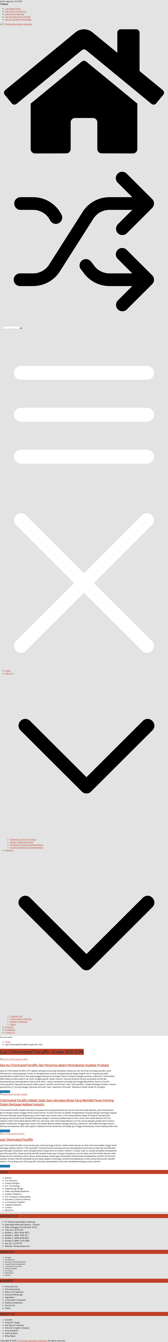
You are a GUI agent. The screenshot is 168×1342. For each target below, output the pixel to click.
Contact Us (10, 1032)
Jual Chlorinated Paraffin (16, 1139)
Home (7, 670)
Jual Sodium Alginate (14, 14)
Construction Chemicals (21, 1019)
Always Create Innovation (21, 842)
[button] (86, 836)
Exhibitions (10, 1029)
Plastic (13, 1024)
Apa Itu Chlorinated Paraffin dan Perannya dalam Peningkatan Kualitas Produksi (54, 1065)
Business (9, 850)
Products (9, 1027)
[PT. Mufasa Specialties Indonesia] (84, 156)
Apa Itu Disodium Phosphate (18, 19)
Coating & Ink (16, 1016)
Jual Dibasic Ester (13, 8)
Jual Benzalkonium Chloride (17, 16)
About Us (9, 673)
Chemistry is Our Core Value (23, 839)
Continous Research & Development (26, 847)
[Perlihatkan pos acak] (84, 324)
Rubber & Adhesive (18, 1021)
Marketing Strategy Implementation (26, 845)
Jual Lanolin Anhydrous (15, 11)
